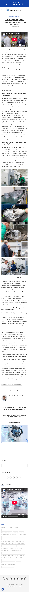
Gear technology (20, 541)
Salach (21, 557)
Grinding (11, 543)
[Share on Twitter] (14, 390)
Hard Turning (5, 546)
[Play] (3, 516)
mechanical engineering (21, 553)
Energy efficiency (6, 539)
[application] (14, 503)
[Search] (27, 9)
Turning (18, 562)
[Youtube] (16, 4)
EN (13, 2)
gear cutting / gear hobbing (8, 541)
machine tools (5, 550)
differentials (5, 534)
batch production (6, 529)
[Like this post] (11, 390)
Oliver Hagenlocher (16, 396)
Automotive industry (14, 527)
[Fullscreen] (25, 516)
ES (15, 2)
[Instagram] (11, 4)
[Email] (19, 4)
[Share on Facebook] (13, 390)
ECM (25, 534)
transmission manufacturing (8, 562)
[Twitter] (9, 4)
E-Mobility (20, 534)
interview (4, 384)
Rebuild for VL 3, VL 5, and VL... (14, 444)
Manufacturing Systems (16, 550)
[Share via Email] (17, 390)
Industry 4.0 (12, 546)
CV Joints (22, 532)
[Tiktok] (22, 4)
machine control (18, 548)
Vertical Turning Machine (15, 384)
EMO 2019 (21, 536)
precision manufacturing (7, 555)
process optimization (19, 555)
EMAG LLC (15, 536)
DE (10, 2)
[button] (2, 437)
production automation (7, 557)
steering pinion (11, 559)
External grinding (15, 539)
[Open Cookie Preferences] (2, 590)
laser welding (5, 548)
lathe (11, 548)
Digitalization (13, 534)
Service (3, 559)
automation (4, 527)
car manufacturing (16, 529)
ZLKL (11, 52)
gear (23, 539)
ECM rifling (4, 536)
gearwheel (4, 543)
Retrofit (16, 557)
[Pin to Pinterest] (16, 390)
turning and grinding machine (8, 564)
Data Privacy (14, 584)
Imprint (8, 584)
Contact (21, 584)
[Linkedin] (14, 4)
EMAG (10, 536)
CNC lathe (16, 532)
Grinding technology (19, 543)
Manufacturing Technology (8, 553)
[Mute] (23, 516)
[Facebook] (6, 4)
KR (18, 2)
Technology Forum (20, 559)
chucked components (6, 532)
